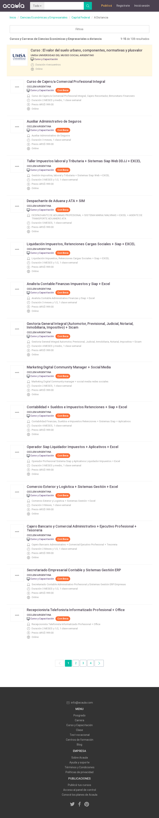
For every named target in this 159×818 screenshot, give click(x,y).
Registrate (123, 5)
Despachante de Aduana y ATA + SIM (56, 201)
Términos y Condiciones (79, 767)
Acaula (13, 6)
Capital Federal (81, 17)
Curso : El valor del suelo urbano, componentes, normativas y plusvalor (87, 50)
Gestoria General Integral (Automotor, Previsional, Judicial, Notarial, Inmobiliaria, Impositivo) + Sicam (80, 326)
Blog (79, 744)
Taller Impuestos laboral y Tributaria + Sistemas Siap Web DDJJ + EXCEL (84, 161)
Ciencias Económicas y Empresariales (43, 17)
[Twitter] (72, 804)
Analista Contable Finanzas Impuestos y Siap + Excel (68, 284)
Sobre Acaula (79, 757)
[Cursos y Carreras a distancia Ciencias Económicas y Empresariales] (99, 663)
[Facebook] (79, 804)
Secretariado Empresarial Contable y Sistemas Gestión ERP (74, 570)
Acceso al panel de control (79, 789)
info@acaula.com (82, 702)
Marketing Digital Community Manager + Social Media (69, 367)
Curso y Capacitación (79, 725)
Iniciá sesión (142, 5)
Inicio (13, 17)
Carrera (79, 720)
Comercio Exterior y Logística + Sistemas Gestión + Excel (72, 487)
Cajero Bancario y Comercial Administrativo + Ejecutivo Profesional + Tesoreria (82, 528)
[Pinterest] (86, 804)
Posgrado (79, 715)
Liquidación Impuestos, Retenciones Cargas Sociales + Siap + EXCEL (81, 244)
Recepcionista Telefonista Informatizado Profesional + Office (76, 610)
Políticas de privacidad (79, 772)
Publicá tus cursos (79, 785)
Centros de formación (79, 739)
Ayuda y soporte (79, 762)
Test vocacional (80, 734)
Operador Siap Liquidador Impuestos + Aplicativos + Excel (72, 447)
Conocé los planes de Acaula (79, 794)
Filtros (79, 29)
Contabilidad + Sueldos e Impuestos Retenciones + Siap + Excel (77, 407)
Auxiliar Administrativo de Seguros (54, 121)
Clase (79, 730)
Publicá (106, 5)
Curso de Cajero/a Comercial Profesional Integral (66, 81)
